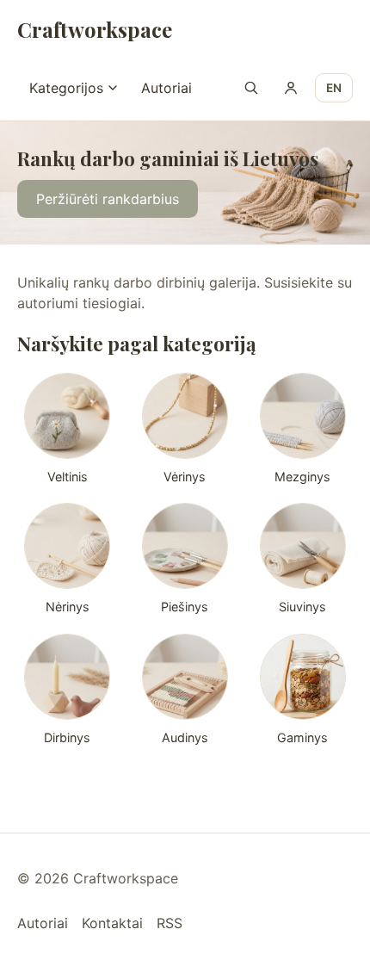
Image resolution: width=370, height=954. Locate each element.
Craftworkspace (94, 29)
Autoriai (166, 87)
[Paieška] (251, 87)
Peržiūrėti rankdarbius (107, 199)
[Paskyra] (290, 87)
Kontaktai (112, 923)
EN (334, 88)
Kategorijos (66, 87)
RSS (169, 923)
